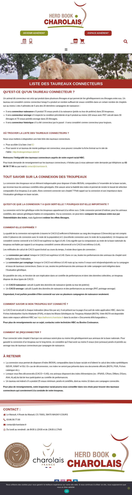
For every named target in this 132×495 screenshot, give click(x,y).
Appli (31, 43)
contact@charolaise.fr (37, 166)
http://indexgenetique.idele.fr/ (26, 152)
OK (66, 491)
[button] (66, 49)
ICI (32, 145)
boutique (74, 43)
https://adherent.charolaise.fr (50, 317)
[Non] (128, 488)
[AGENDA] (24, 41)
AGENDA (23, 43)
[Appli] (31, 41)
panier (82, 43)
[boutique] (75, 41)
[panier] (82, 41)
